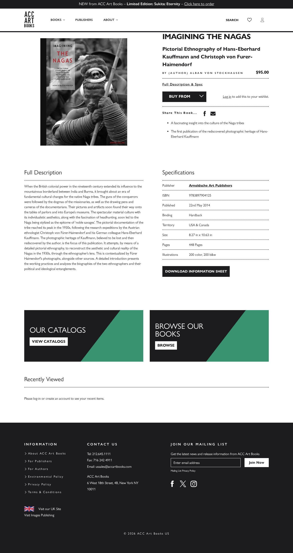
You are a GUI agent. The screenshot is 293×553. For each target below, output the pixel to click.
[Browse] (209, 336)
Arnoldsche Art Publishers (210, 185)
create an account (58, 398)
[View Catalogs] (83, 336)
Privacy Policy (39, 484)
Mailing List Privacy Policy (183, 470)
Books (56, 20)
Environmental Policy (46, 476)
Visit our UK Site (49, 509)
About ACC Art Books (47, 453)
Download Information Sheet (196, 271)
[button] (249, 20)
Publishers (84, 20)
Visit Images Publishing (39, 515)
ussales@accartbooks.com (113, 467)
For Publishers (40, 461)
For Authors (38, 469)
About (108, 20)
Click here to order (199, 4)
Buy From (179, 96)
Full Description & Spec (182, 84)
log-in (37, 398)
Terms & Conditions (45, 492)
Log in (227, 96)
